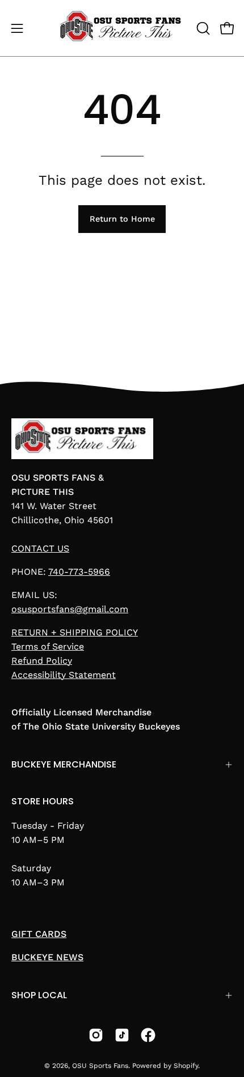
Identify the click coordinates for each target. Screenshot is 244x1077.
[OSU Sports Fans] (122, 28)
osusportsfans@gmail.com (69, 609)
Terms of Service (47, 646)
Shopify (186, 1066)
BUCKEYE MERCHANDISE (63, 764)
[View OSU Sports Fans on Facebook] (148, 1035)
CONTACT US (40, 548)
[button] (202, 28)
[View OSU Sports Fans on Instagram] (95, 1035)
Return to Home (122, 218)
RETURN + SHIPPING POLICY (74, 632)
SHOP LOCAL (39, 995)
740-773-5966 (79, 571)
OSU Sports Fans (100, 1066)
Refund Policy (41, 660)
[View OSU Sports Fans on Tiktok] (122, 1035)
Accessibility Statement (63, 674)
